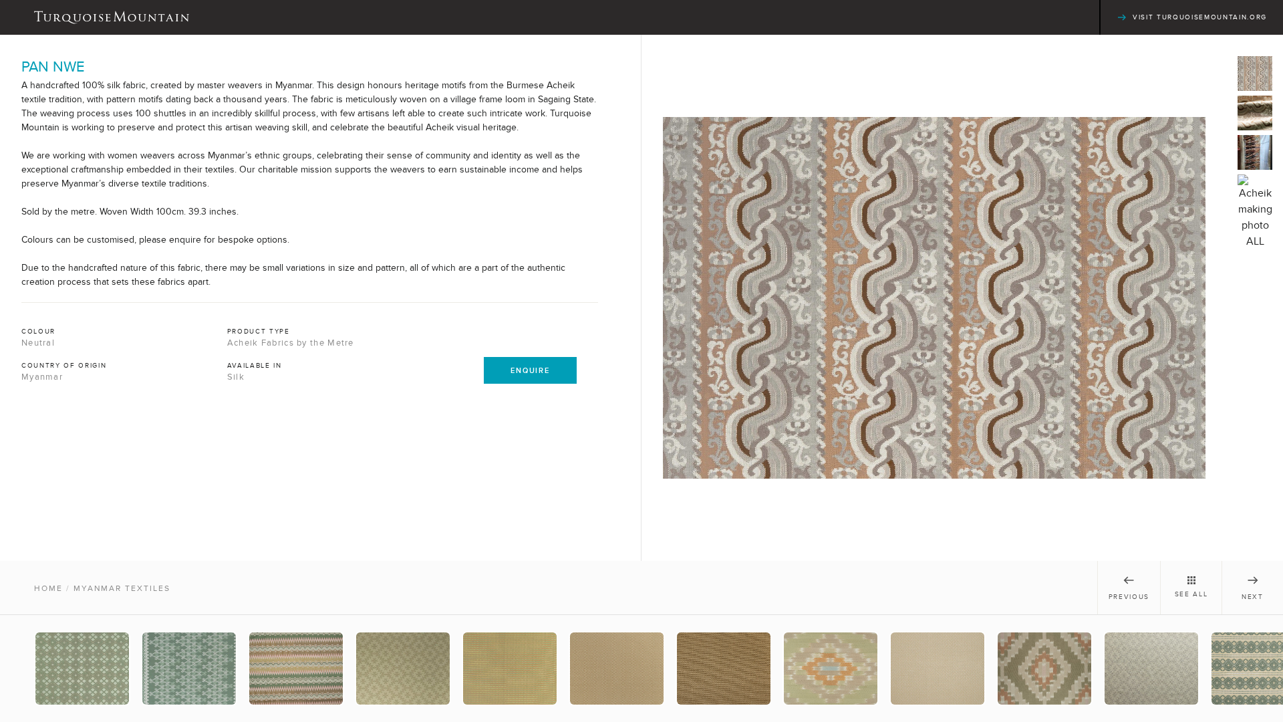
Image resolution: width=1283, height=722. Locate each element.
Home (48, 588)
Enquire (530, 370)
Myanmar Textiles (122, 588)
